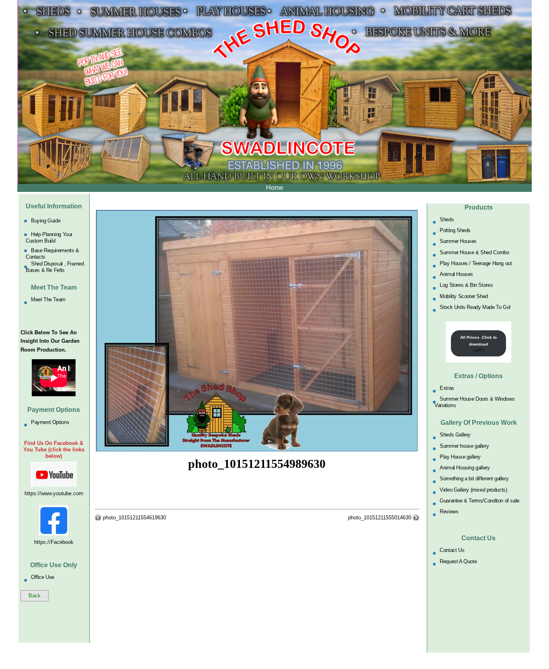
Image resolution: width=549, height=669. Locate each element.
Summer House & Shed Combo (474, 252)
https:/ (41, 542)
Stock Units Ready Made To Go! (475, 307)
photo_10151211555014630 (379, 518)
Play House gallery (460, 456)
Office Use (42, 577)
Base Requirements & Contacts (52, 253)
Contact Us (452, 550)
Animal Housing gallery (465, 468)
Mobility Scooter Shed (464, 296)
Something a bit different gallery (474, 479)
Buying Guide (45, 221)
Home (274, 187)
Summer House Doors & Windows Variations (474, 402)
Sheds (447, 219)
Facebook (62, 542)
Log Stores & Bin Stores (466, 285)
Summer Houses (458, 241)
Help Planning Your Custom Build (49, 237)
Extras (447, 388)
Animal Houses (456, 274)
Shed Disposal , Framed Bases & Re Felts (55, 267)
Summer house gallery (464, 446)
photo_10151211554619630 (134, 518)
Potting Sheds (455, 230)
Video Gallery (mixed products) (473, 489)
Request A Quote (458, 561)
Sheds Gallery (455, 435)
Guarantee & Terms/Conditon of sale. (480, 501)
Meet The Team (48, 299)
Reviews (449, 511)
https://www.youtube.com (54, 493)
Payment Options (50, 422)
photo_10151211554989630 (257, 463)
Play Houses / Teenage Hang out (476, 263)
